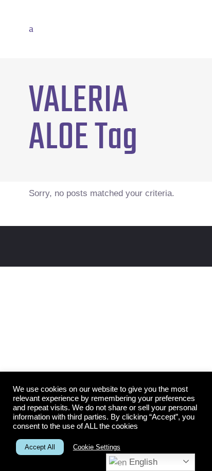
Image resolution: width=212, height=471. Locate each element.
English (142, 462)
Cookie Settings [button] (96, 447)
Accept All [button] (40, 447)
